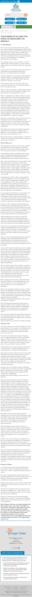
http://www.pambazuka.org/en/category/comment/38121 (16, 520)
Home (2, 31)
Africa (6, 31)
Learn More (15, 587)
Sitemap (9, 588)
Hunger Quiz (7, 587)
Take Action (24, 587)
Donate (15, 588)
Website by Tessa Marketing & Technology (16, 592)
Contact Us (22, 588)
